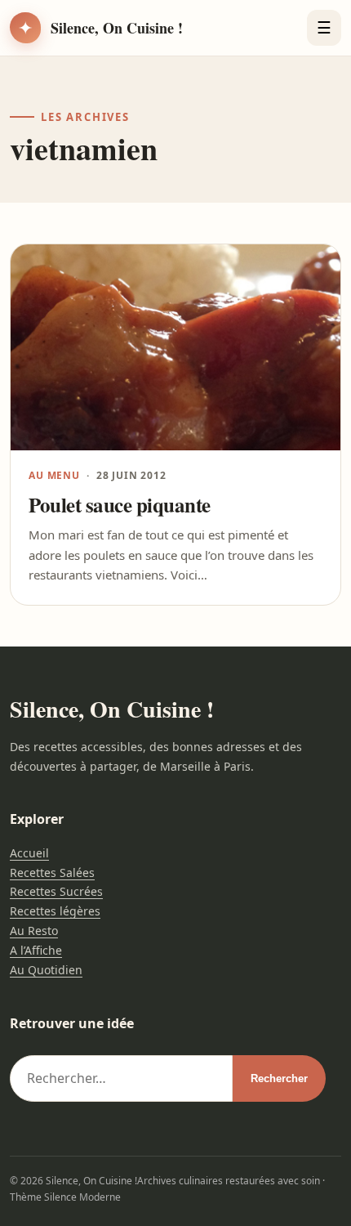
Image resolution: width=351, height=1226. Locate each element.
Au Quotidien (46, 970)
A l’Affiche (36, 950)
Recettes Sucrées (56, 891)
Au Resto (34, 930)
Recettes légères (55, 911)
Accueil (29, 853)
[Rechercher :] (121, 1078)
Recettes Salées (52, 872)
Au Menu (54, 475)
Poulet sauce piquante (120, 505)
